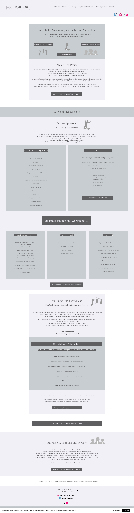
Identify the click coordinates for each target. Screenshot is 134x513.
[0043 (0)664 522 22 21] (115, 14)
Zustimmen (126, 510)
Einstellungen (116, 510)
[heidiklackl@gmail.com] (120, 14)
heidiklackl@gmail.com (67, 495)
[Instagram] (127, 15)
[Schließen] (132, 510)
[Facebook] (124, 15)
